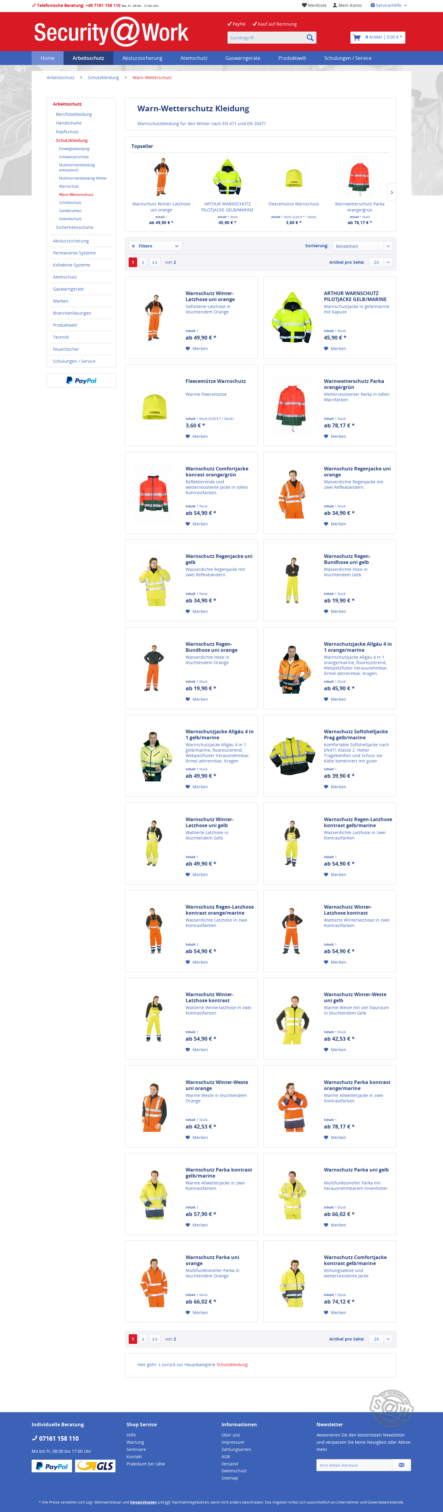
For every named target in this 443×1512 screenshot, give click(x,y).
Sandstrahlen (70, 210)
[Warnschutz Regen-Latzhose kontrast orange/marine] (154, 931)
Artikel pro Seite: (347, 262)
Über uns (231, 1435)
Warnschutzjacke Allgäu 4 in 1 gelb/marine (220, 734)
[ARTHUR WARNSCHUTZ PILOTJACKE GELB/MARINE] (228, 177)
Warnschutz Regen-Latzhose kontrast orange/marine (220, 910)
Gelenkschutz (70, 218)
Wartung (135, 1442)
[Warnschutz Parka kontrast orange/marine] (292, 1106)
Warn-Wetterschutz (76, 194)
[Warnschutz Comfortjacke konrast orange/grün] (154, 493)
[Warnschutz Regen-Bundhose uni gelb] (292, 580)
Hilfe (131, 1435)
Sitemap (230, 1478)
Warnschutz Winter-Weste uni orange (217, 1085)
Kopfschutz (67, 131)
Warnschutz (69, 186)
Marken (60, 301)
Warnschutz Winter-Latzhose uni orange (161, 207)
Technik (61, 337)
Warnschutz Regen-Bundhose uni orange (211, 647)
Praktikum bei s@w (146, 1464)
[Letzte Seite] (155, 262)
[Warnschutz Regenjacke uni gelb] (154, 580)
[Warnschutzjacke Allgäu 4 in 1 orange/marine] (292, 668)
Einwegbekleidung (74, 148)
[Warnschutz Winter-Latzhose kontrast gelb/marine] (154, 1018)
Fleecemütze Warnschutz (294, 204)
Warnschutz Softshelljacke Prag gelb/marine (356, 734)
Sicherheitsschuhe (74, 227)
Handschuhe (69, 123)
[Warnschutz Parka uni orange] (154, 1281)
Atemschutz (65, 277)
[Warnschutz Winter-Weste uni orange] (154, 1106)
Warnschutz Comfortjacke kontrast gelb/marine (355, 1260)
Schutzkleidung (72, 140)
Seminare (136, 1449)
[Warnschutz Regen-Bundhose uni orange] (154, 668)
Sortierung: (316, 245)
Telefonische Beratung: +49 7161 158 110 (78, 5)
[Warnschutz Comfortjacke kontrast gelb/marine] (292, 1281)
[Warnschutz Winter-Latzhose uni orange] (161, 177)
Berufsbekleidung (74, 114)
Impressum (233, 1442)
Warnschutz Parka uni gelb (356, 1170)
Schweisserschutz (74, 156)
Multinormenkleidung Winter (83, 178)
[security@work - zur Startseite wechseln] (112, 32)
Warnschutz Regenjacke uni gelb (219, 559)
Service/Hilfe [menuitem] (389, 5)
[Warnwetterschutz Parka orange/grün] (360, 177)
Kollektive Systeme (71, 265)
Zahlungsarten (236, 1449)
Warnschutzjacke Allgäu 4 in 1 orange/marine (358, 647)
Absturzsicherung (71, 241)
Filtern (144, 246)
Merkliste (317, 5)
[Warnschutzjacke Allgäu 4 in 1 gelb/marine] (154, 755)
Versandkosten (143, 1502)
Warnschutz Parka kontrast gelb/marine (219, 1173)
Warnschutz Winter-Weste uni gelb (355, 997)
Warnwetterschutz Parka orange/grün (360, 207)
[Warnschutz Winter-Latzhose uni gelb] (154, 843)
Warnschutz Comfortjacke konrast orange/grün (217, 472)
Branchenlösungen (72, 313)
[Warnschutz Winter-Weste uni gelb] (292, 1018)
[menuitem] (347, 5)
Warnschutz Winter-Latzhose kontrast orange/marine (348, 910)
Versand (230, 1464)
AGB (226, 1456)
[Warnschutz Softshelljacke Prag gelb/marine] (292, 755)
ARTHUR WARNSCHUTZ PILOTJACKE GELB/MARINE (227, 207)
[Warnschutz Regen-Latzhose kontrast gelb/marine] (292, 843)
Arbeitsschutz (67, 104)
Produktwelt (65, 325)
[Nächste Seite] (143, 262)
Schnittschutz (70, 202)
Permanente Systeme (74, 253)
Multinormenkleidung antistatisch (77, 167)
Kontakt (134, 1456)
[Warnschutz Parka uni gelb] (292, 1194)
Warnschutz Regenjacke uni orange (357, 472)
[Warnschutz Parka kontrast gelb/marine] (154, 1194)
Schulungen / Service (74, 361)
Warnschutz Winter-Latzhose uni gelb (210, 822)
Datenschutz (234, 1471)
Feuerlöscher (66, 349)
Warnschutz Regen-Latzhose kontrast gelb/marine (358, 822)
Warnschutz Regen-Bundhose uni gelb (347, 559)
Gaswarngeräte (68, 289)
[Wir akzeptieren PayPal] (81, 380)
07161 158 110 (58, 1438)
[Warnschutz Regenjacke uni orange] (292, 493)
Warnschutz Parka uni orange (212, 1260)
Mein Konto (349, 5)
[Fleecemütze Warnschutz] (294, 177)
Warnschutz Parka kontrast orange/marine (357, 1085)
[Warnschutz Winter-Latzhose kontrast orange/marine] (292, 931)
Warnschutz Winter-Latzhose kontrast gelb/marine (210, 997)
